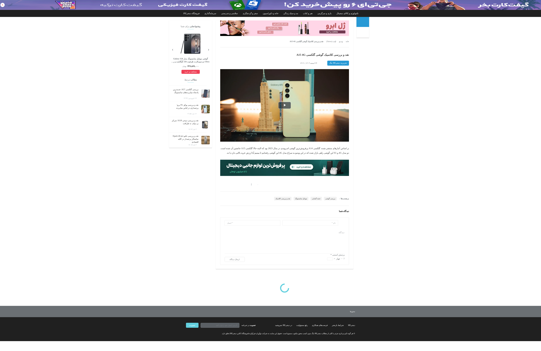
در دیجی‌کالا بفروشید (283, 325)
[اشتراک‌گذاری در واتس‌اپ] (226, 184)
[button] (256, 184)
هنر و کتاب (307, 13)
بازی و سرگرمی (324, 13)
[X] (197, 333)
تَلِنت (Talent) (331, 41)
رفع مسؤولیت (302, 325)
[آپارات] (202, 333)
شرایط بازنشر (338, 325)
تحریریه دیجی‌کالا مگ (338, 63)
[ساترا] (342, 311)
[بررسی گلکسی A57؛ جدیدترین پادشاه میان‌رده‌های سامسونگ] (205, 93)
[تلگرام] (187, 333)
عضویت (192, 325)
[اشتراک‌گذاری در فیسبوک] (236, 184)
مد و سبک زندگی (290, 13)
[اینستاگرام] (192, 333)
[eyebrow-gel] (284, 28)
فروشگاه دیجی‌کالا (191, 13)
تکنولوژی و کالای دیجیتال (347, 13)
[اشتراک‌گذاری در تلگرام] (221, 184)
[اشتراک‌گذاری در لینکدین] (241, 184)
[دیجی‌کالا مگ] (362, 22)
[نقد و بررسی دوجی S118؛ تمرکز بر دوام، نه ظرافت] (205, 124)
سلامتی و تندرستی (229, 13)
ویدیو (341, 41)
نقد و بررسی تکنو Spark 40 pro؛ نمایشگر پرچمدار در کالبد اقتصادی (185, 139)
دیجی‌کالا (351, 325)
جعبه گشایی (316, 199)
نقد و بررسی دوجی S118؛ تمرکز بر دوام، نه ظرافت (185, 122)
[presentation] (208, 49)
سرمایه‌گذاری (210, 13)
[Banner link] (270, 5)
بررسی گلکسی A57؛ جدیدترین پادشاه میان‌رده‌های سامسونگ (186, 91)
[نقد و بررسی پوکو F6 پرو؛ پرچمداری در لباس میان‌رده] (205, 109)
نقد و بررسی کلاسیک (282, 199)
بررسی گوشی (330, 199)
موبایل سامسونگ (301, 199)
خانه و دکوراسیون (270, 13)
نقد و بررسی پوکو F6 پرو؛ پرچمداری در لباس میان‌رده (187, 106)
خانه (347, 41)
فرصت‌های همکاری (320, 325)
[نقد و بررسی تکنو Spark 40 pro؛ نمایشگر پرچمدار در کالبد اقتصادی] (205, 140)
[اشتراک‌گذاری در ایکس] (231, 184)
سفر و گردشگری (250, 13)
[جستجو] (363, 32)
